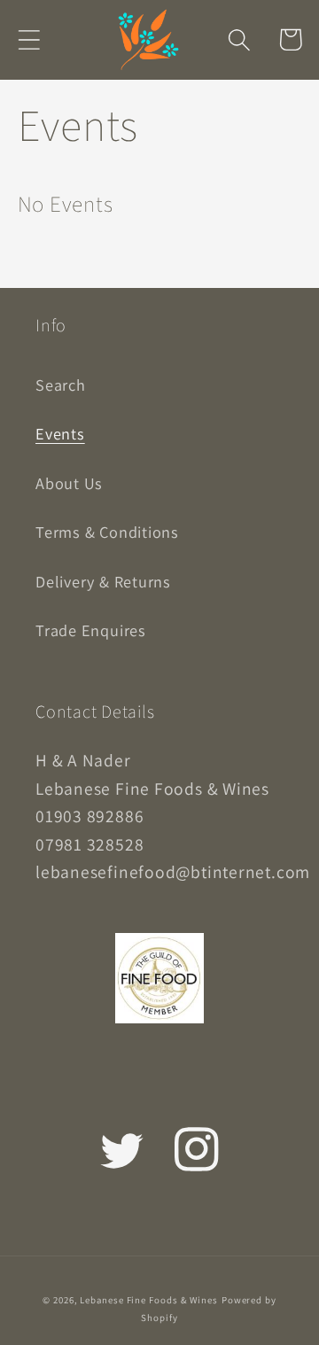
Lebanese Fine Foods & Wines (149, 1300)
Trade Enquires (90, 630)
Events (60, 433)
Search (60, 384)
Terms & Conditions (107, 531)
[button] (29, 39)
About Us (69, 483)
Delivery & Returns (103, 581)
